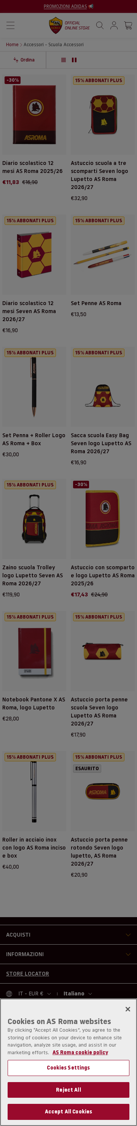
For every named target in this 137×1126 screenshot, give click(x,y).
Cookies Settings (68, 1068)
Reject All (68, 1090)
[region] (68, 1062)
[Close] (127, 1009)
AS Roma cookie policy (80, 1052)
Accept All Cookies (68, 1111)
